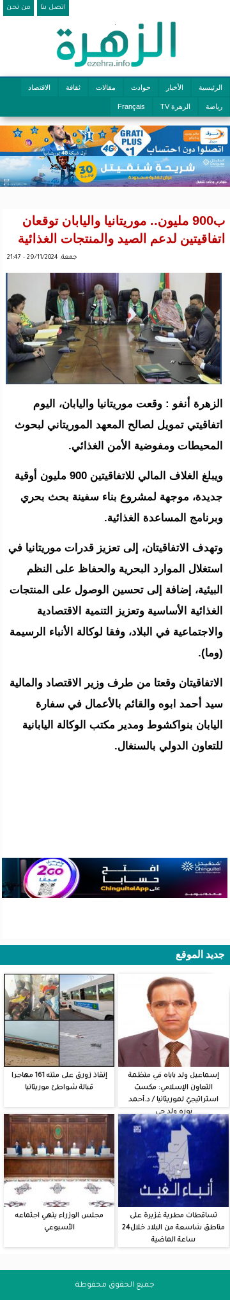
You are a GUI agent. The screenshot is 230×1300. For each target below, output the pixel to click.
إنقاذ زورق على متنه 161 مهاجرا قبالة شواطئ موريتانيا (59, 1082)
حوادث (141, 87)
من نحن (18, 7)
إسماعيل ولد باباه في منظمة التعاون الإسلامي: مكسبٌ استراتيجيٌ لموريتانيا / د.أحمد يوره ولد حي (173, 1094)
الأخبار (174, 87)
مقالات (106, 87)
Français (131, 106)
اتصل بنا (53, 7)
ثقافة (73, 87)
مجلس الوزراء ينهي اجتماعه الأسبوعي (59, 1222)
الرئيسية (210, 87)
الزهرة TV (175, 106)
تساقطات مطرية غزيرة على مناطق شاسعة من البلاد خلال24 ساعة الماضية (173, 1228)
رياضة (214, 106)
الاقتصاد (39, 87)
